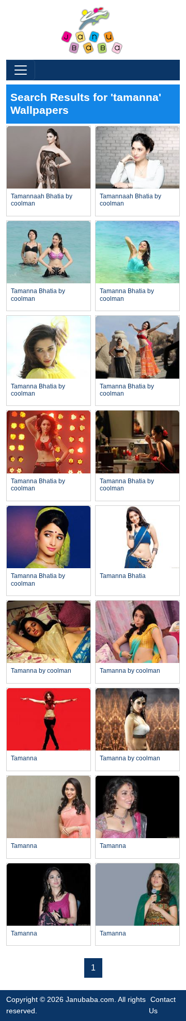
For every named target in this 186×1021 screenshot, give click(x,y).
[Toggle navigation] (20, 70)
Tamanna (24, 758)
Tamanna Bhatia (123, 576)
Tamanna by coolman (41, 670)
